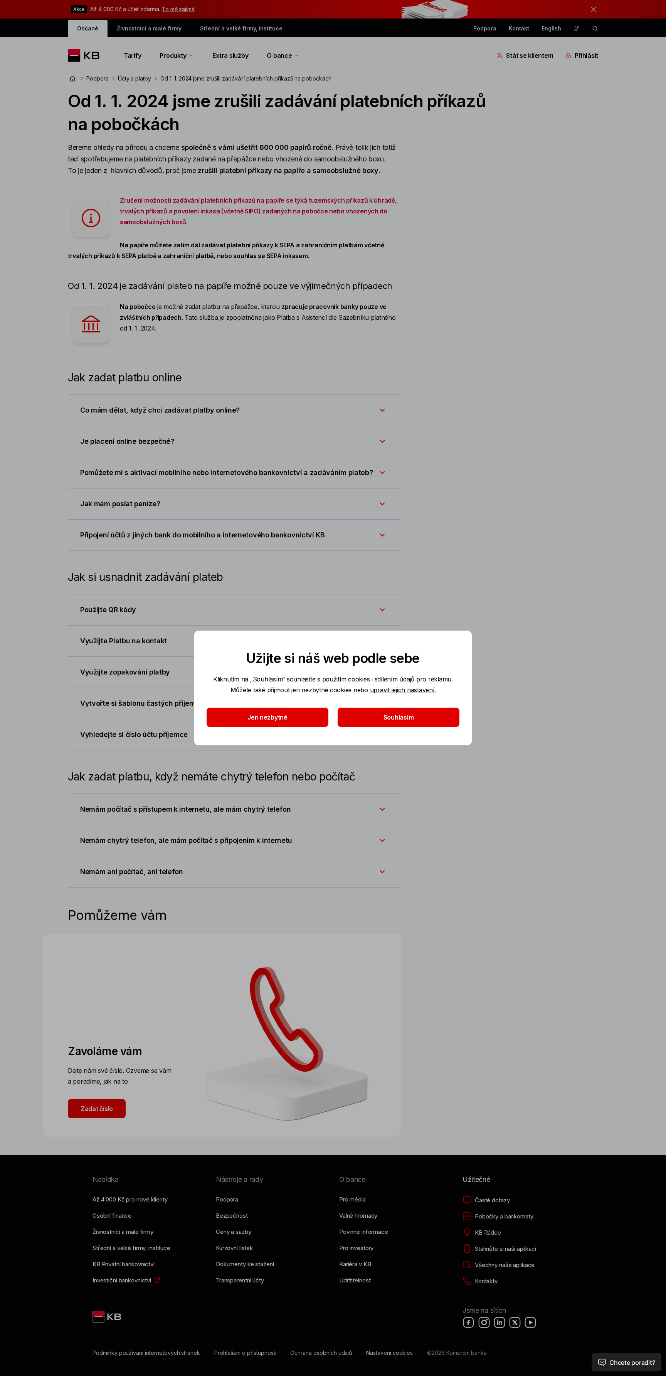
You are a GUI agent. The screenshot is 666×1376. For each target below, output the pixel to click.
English (551, 28)
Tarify (132, 55)
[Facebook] (468, 1322)
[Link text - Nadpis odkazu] (107, 1317)
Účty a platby (134, 78)
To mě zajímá (178, 9)
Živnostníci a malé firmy (149, 28)
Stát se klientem (529, 55)
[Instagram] (484, 1322)
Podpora (484, 28)
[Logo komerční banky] (86, 55)
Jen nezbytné (267, 717)
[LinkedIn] (499, 1322)
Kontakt (519, 28)
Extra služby (230, 55)
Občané (87, 28)
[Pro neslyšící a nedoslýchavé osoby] (577, 28)
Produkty (173, 55)
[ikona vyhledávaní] (595, 28)
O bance (279, 55)
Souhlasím (398, 717)
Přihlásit (586, 55)
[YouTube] (530, 1322)
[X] (515, 1322)
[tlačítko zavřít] (591, 9)
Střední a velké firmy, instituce (241, 28)
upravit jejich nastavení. (403, 690)
